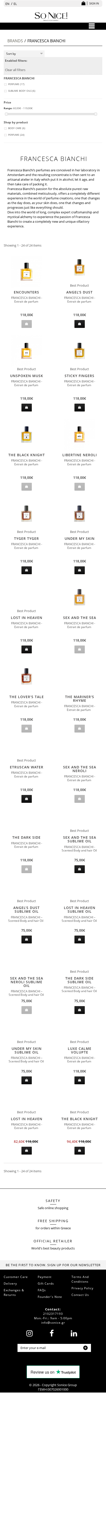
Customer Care (16, 1277)
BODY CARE (16, 128)
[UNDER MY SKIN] (79, 513)
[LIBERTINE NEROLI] (79, 434)
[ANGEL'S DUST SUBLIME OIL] (26, 889)
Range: (8, 108)
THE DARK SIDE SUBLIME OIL (79, 980)
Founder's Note (50, 1297)
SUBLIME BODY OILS (21, 90)
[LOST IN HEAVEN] (26, 599)
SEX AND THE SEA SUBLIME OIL (79, 839)
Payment (45, 1277)
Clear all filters (15, 70)
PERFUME (16, 84)
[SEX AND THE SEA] (79, 597)
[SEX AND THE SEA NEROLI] (79, 753)
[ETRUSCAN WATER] (26, 748)
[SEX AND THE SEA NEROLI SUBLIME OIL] (26, 964)
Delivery (10, 1283)
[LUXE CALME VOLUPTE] (79, 1030)
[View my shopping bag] (83, 3)
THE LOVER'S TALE (26, 697)
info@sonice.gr (53, 1323)
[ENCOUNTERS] (26, 272)
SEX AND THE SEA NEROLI (79, 769)
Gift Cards (46, 1283)
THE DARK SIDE (26, 837)
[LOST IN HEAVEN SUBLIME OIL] (79, 889)
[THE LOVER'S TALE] (26, 676)
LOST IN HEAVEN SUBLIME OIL (79, 909)
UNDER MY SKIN (80, 538)
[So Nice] (51, 16)
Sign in (94, 3)
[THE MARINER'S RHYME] (79, 682)
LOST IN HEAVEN (26, 617)
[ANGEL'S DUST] (79, 267)
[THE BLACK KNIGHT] (26, 434)
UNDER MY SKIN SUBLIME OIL (27, 1050)
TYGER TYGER (26, 538)
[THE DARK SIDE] (26, 823)
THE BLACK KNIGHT (26, 455)
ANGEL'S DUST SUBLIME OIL (26, 909)
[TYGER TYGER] (26, 513)
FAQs (42, 1290)
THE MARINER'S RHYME (79, 698)
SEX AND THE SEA (79, 617)
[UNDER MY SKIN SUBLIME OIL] (26, 1030)
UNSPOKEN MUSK (26, 376)
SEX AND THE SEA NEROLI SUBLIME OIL (26, 981)
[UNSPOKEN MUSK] (26, 351)
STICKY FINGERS (79, 376)
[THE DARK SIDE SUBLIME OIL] (79, 959)
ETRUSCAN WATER (26, 767)
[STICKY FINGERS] (79, 351)
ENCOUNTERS (26, 292)
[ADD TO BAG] (79, 324)
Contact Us (80, 1295)
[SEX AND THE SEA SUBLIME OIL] (79, 819)
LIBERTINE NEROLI (79, 455)
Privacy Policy (82, 1288)
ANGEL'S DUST (79, 292)
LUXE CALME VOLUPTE (79, 1050)
